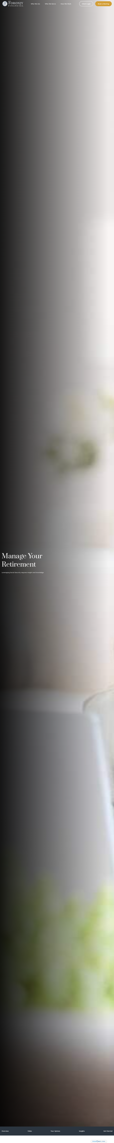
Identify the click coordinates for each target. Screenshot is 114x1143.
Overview (5, 1131)
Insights (82, 1131)
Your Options (55, 1131)
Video (30, 1131)
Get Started (107, 1131)
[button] (35, 4)
